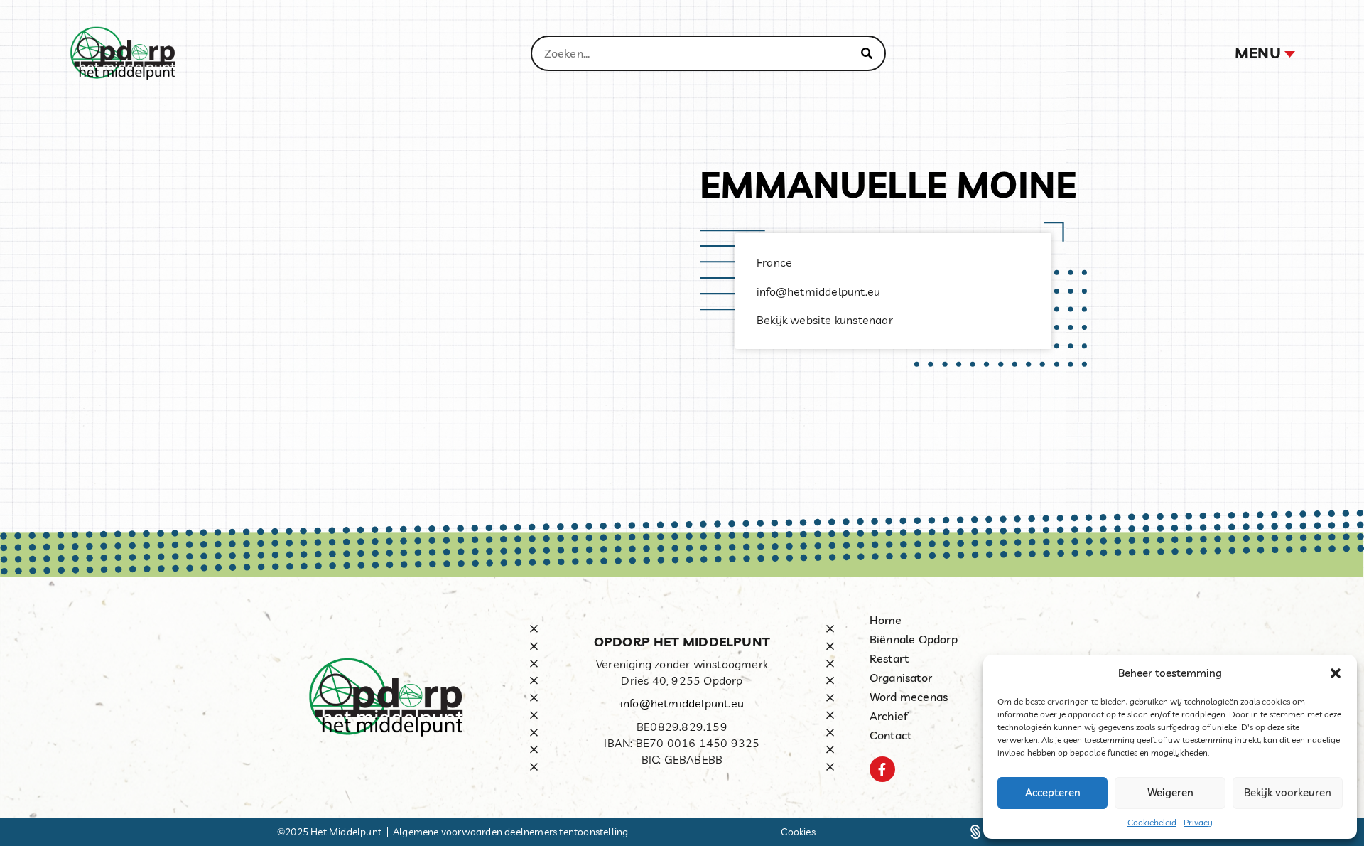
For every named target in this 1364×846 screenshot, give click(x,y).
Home (886, 620)
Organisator (901, 677)
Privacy (1198, 822)
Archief (889, 716)
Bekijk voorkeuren (1287, 792)
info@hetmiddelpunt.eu (682, 703)
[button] (1335, 673)
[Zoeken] (866, 53)
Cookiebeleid (1151, 822)
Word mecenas (909, 697)
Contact (890, 735)
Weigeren (1170, 792)
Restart (889, 658)
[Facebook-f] (882, 769)
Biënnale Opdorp (914, 639)
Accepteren (1053, 792)
